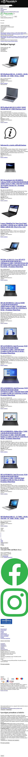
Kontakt (2, 10)
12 (1, 544)
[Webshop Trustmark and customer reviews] (6, 623)
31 (1, 539)
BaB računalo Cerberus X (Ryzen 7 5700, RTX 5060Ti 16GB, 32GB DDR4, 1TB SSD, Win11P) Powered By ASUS (13, 33)
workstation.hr (3, 645)
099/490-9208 (12, 11)
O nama (2, 632)
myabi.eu (2, 647)
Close (2, 528)
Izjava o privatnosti (4, 636)
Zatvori (2, 676)
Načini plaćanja (4, 633)
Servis (2, 8)
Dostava (2, 631)
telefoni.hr (3, 648)
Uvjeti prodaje (3, 630)
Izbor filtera (3, 50)
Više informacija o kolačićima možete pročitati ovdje (11, 708)
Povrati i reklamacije (5, 634)
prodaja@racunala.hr (5, 11)
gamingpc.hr (3, 644)
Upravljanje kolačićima (5, 638)
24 (2, 544)
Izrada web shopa (4, 690)
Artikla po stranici (4, 542)
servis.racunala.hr (4, 649)
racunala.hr (3, 643)
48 (3, 544)
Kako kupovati (4, 9)
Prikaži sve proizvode (5, 25)
